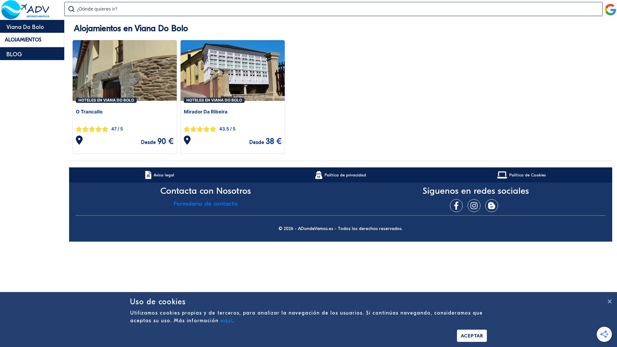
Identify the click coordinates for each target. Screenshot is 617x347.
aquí (226, 321)
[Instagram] (476, 205)
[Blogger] (493, 205)
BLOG (14, 54)
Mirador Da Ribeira (206, 112)
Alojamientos (23, 40)
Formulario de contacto (206, 203)
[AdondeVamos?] (25, 17)
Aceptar (472, 336)
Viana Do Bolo (25, 27)
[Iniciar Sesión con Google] (610, 7)
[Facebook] (458, 205)
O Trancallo (89, 112)
